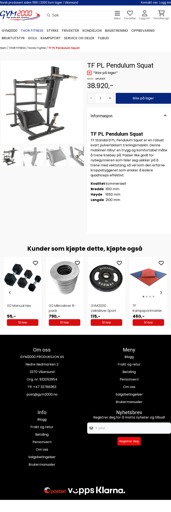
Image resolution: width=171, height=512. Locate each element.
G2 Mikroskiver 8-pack (62, 308)
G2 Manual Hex (19, 305)
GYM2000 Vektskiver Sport (103, 308)
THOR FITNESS (17, 48)
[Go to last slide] (6, 156)
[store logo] (20, 15)
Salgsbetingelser (129, 394)
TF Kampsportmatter (147, 308)
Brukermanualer (129, 401)
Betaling (129, 371)
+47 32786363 (44, 386)
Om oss (129, 386)
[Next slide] (77, 156)
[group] (22, 292)
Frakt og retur (129, 364)
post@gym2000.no (42, 394)
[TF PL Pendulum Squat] (42, 102)
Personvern (129, 379)
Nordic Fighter (37, 48)
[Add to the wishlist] (35, 262)
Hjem (3, 48)
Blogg (129, 356)
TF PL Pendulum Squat (64, 48)
